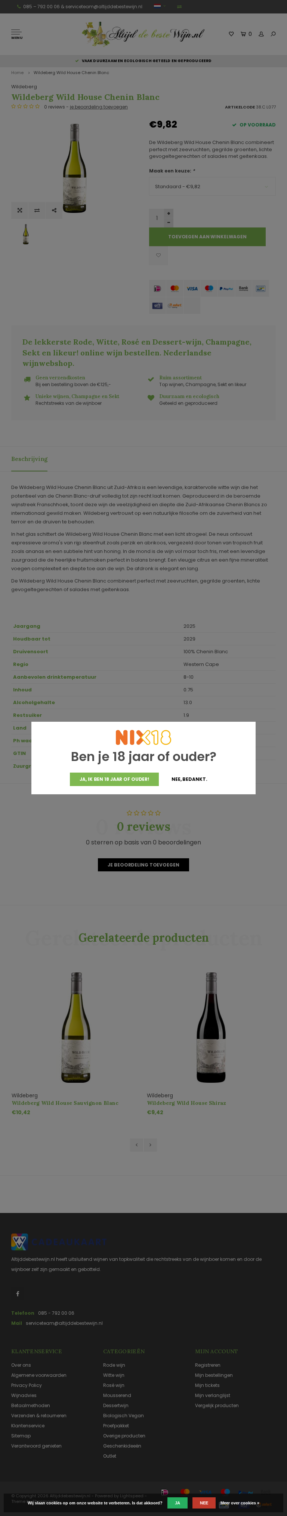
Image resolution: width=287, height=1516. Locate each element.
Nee (204, 1503)
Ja (177, 1503)
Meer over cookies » (239, 1503)
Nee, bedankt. (189, 779)
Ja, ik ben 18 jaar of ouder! (114, 779)
